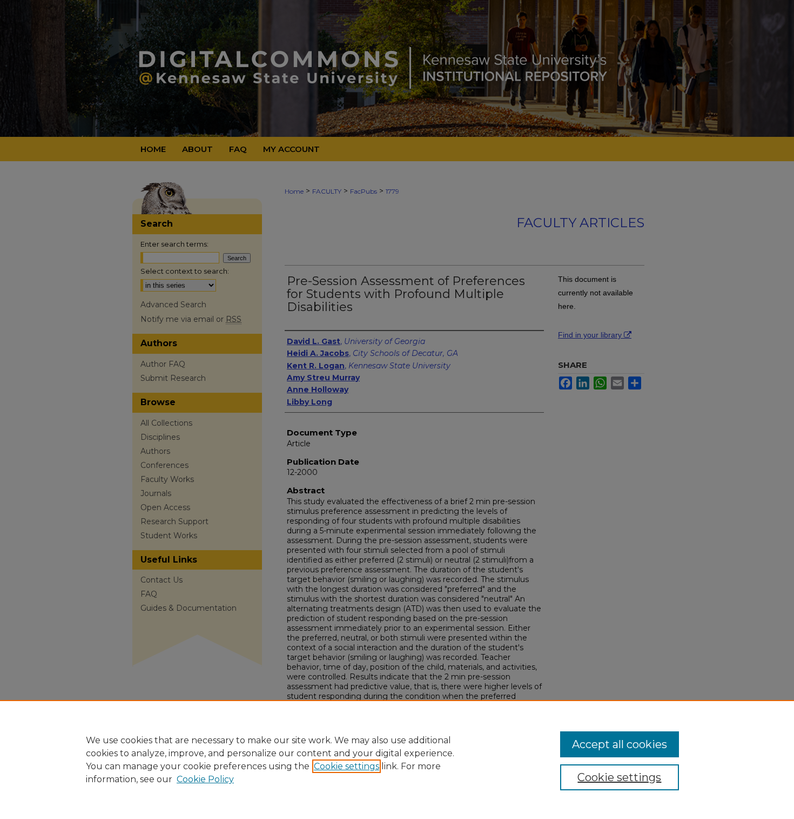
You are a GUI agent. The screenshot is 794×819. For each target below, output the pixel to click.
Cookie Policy (205, 779)
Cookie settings (346, 766)
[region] (397, 759)
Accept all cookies (619, 744)
